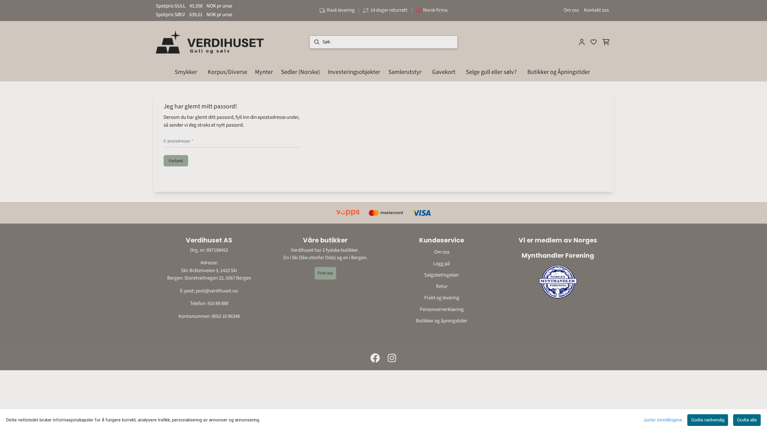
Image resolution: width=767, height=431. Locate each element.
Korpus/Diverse (227, 72)
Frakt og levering (441, 297)
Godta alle (747, 420)
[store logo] (210, 42)
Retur (442, 286)
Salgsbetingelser (441, 275)
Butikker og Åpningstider (558, 72)
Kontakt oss (596, 10)
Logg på (441, 263)
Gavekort (443, 72)
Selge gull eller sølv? (491, 72)
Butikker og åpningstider (441, 320)
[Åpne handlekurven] (606, 42)
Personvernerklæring (442, 309)
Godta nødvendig (707, 420)
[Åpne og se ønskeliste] (593, 42)
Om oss (571, 10)
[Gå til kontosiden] (581, 42)
